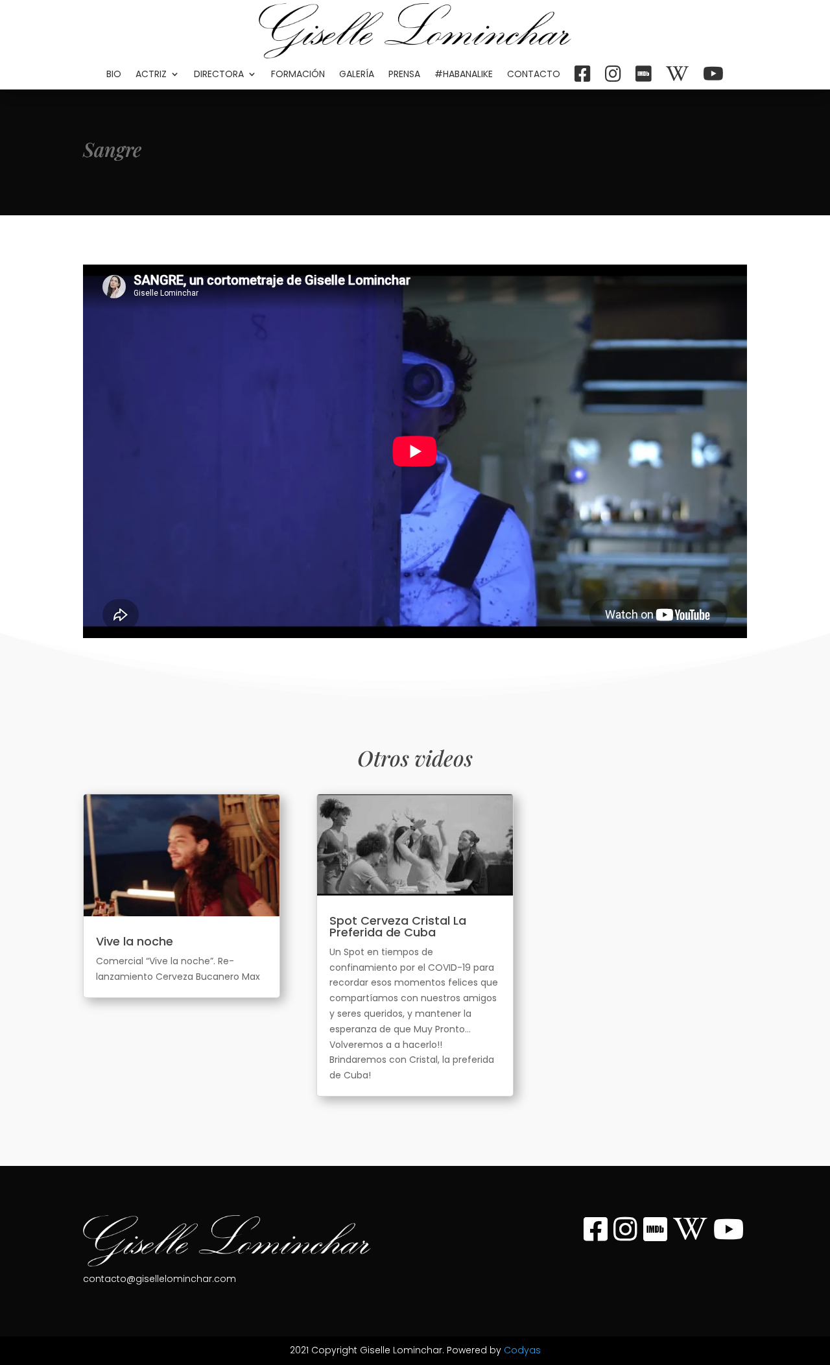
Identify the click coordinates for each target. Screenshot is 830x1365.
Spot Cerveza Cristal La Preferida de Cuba (397, 926)
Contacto (533, 73)
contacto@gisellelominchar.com (159, 1278)
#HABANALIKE (463, 73)
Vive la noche (134, 941)
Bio (113, 73)
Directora (219, 73)
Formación (298, 73)
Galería (356, 73)
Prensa (404, 73)
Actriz (151, 73)
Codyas (522, 1350)
